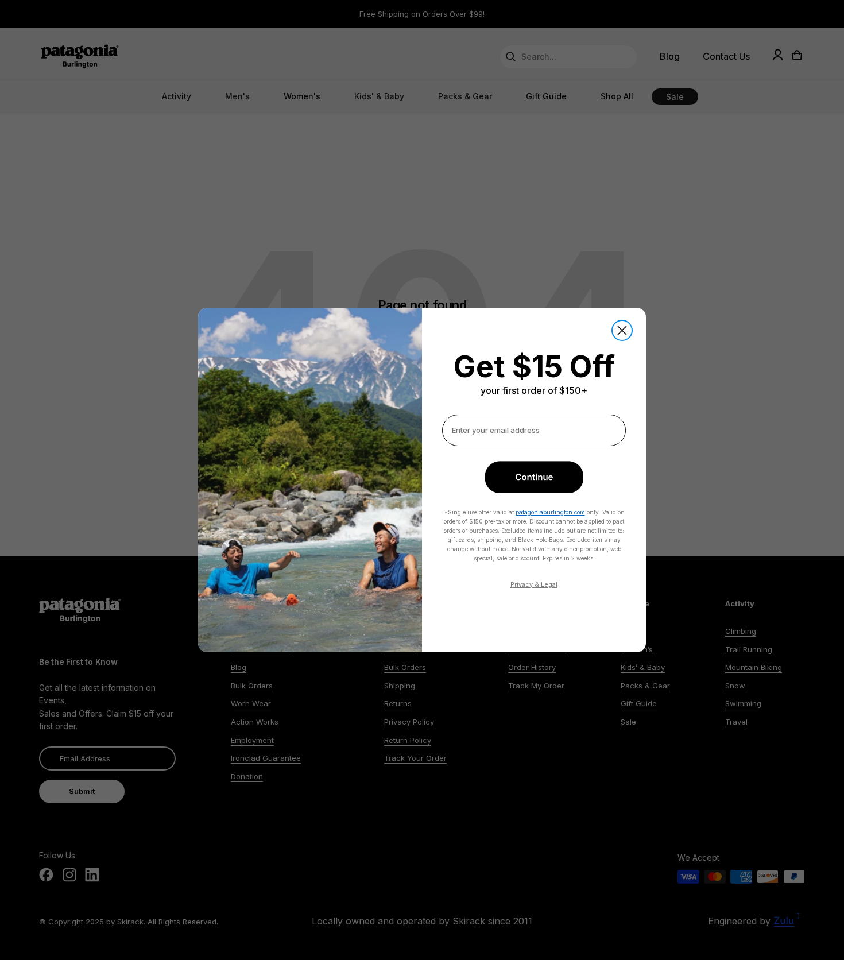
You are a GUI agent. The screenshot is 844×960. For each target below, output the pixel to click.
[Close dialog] (622, 330)
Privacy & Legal (533, 584)
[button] (534, 477)
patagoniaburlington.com (550, 512)
